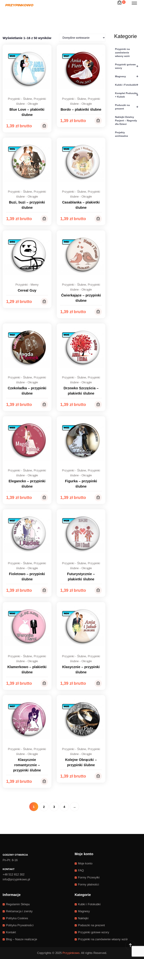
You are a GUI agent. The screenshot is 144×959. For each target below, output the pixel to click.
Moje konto (85, 863)
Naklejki (83, 918)
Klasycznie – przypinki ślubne (81, 669)
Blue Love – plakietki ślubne (26, 112)
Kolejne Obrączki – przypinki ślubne (81, 762)
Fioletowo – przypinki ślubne (27, 576)
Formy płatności (88, 884)
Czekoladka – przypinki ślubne (27, 390)
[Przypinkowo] (19, 5)
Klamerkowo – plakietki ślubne (27, 669)
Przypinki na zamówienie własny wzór (122, 52)
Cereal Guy (27, 290)
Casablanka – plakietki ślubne (81, 204)
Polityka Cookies (17, 918)
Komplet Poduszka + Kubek (126, 95)
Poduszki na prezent (126, 107)
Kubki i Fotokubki (126, 85)
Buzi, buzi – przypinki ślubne (27, 204)
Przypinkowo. (71, 953)
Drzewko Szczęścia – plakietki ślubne (81, 390)
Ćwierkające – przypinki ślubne (81, 297)
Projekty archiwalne (121, 134)
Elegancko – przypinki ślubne (27, 483)
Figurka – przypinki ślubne (81, 483)
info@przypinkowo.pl (16, 879)
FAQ (81, 870)
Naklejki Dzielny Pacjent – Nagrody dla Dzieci (126, 120)
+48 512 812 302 (13, 874)
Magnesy (126, 76)
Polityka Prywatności (20, 925)
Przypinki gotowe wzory (126, 66)
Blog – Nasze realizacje (21, 939)
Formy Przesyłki (89, 877)
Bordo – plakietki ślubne (81, 109)
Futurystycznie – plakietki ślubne (81, 576)
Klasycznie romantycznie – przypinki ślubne (27, 765)
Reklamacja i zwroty (19, 911)
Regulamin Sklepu (18, 904)
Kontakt (11, 932)
